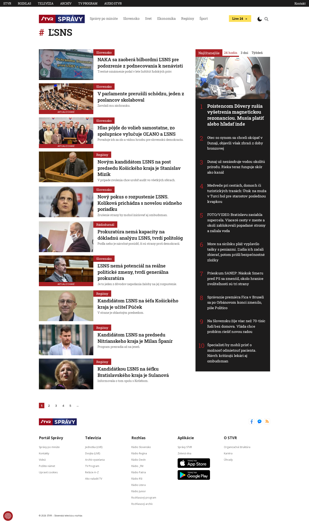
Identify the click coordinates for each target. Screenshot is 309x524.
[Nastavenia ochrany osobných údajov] (8, 516)
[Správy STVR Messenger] (259, 421)
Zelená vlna (184, 453)
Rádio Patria (138, 472)
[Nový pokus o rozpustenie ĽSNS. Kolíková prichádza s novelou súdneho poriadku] (66, 202)
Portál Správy (51, 437)
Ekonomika (166, 18)
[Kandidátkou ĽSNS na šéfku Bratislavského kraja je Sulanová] (66, 374)
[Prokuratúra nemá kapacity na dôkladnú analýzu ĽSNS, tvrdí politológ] (66, 236)
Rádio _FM (137, 466)
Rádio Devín (138, 459)
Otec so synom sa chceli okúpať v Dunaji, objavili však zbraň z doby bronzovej (235, 143)
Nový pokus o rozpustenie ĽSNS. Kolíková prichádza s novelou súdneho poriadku (140, 203)
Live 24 (237, 18)
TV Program (88, 3)
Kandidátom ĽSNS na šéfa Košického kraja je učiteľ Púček (138, 304)
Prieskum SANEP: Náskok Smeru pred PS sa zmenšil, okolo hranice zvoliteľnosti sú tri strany (235, 278)
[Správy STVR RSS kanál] (267, 421)
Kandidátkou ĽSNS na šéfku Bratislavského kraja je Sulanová (133, 372)
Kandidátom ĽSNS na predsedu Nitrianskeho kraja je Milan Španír (135, 338)
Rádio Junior (138, 491)
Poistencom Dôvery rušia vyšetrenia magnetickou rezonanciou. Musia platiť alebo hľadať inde (235, 115)
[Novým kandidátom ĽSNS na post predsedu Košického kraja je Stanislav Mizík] (66, 167)
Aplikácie (186, 437)
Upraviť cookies (48, 472)
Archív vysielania (95, 459)
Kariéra (228, 453)
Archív (65, 3)
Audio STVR (113, 3)
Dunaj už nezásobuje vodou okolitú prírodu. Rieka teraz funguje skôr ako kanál (236, 167)
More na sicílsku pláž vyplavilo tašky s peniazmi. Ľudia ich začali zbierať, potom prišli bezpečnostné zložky (236, 251)
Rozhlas (24, 3)
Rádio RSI (136, 478)
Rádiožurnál (105, 224)
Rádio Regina (139, 453)
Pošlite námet (47, 466)
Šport (203, 18)
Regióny (187, 18)
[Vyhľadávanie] (266, 19)
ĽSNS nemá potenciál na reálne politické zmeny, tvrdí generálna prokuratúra (133, 272)
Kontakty (44, 453)
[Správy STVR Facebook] (252, 421)
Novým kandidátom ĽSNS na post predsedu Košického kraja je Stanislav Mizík (139, 168)
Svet (148, 18)
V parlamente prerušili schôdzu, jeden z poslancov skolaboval (141, 96)
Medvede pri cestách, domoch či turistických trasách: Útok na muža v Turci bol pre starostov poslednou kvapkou (236, 193)
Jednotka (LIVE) (93, 447)
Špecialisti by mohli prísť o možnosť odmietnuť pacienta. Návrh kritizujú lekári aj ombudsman (231, 352)
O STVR (230, 437)
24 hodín (230, 53)
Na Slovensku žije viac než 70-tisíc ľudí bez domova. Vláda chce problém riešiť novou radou (236, 326)
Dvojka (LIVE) (92, 453)
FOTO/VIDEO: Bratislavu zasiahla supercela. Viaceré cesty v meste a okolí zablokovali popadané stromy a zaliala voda (236, 222)
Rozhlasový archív (142, 504)
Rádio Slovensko (141, 447)
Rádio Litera (138, 485)
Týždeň (257, 53)
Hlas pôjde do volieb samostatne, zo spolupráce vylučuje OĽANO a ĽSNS (137, 131)
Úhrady (228, 459)
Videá (42, 459)
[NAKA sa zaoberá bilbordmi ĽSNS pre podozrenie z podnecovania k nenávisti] (66, 64)
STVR (7, 3)
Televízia (45, 3)
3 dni (244, 53)
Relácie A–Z (92, 472)
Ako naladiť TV (93, 478)
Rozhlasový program (143, 497)
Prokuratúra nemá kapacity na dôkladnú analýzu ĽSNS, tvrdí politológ (140, 235)
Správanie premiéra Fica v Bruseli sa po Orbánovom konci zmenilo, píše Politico (235, 302)
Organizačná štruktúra (237, 447)
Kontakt (300, 3)
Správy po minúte (104, 18)
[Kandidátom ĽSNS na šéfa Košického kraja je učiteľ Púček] (66, 305)
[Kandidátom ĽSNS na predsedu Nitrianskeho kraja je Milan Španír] (66, 340)
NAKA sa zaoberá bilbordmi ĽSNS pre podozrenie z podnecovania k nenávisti (140, 62)
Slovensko (131, 18)
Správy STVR (185, 447)
